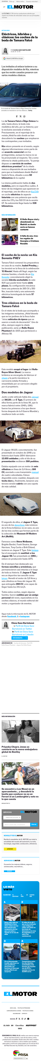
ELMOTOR (7, 895)
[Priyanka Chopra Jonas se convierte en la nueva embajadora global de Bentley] (20, 731)
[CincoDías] (19, 1026)
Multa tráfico (20, 1)
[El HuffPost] (31, 1026)
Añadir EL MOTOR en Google (14, 58)
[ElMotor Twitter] (19, 1019)
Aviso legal (13, 1008)
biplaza (35, 550)
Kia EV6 (34, 191)
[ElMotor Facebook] (16, 1019)
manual (35, 472)
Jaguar (35, 397)
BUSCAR (9, 871)
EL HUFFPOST (15, 895)
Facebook (11, 616)
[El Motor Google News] (28, 1019)
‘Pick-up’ (12, 1)
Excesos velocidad (32, 1)
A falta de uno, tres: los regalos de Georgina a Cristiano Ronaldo (29, 240)
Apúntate (10, 849)
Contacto (24, 1013)
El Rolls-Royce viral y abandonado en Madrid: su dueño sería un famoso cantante (29, 224)
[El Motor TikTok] (25, 1019)
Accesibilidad (16, 1013)
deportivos (19, 525)
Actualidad (6, 30)
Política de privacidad (24, 1008)
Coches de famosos (20, 643)
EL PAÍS (22, 895)
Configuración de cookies (14, 1010)
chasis (5, 378)
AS (27, 895)
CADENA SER (32, 895)
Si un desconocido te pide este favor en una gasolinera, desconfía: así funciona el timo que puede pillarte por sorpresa (11, 967)
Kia (22, 645)
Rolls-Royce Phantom (8, 645)
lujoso (4, 578)
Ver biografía (17, 638)
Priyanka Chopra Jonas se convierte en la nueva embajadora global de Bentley (20, 749)
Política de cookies (28, 1010)
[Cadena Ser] (20, 1029)
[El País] (6, 1026)
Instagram (25, 616)
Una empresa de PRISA (20, 1053)
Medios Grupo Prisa (20, 1058)
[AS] (12, 1026)
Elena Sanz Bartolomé (22, 50)
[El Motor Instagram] (22, 1019)
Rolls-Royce (27, 645)
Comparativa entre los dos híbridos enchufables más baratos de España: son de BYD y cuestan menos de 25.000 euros (29, 967)
